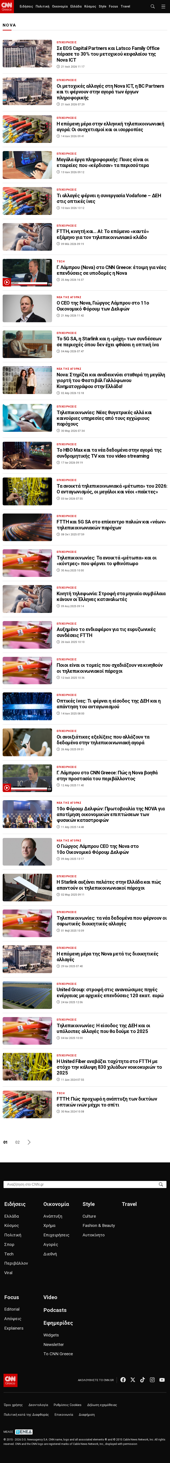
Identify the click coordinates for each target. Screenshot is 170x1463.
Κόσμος (90, 6)
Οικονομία (60, 6)
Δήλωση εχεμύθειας (102, 1405)
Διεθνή (50, 1253)
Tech (9, 1253)
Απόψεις (12, 1318)
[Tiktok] (142, 1379)
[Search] (161, 1184)
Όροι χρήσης (13, 1405)
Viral (8, 1272)
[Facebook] (123, 1379)
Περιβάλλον (16, 1263)
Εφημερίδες (58, 1323)
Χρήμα (49, 1225)
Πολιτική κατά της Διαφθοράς (26, 1415)
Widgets (51, 1335)
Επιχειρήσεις (56, 1234)
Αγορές (50, 1244)
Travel (125, 6)
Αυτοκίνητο (94, 1234)
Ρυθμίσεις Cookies (67, 1405)
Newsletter (53, 1344)
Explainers (13, 1328)
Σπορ (9, 1244)
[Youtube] (162, 1379)
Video (50, 1297)
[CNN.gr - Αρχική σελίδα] (10, 1380)
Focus (113, 6)
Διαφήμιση (87, 1415)
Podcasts (55, 1310)
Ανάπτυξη (52, 1216)
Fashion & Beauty (99, 1225)
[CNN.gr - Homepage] (7, 6)
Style (102, 6)
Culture (89, 1216)
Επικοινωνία (64, 1415)
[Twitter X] (132, 1379)
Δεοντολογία (38, 1405)
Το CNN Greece (58, 1353)
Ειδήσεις (26, 6)
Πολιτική (42, 6)
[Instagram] (152, 1379)
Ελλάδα (76, 6)
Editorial (11, 1309)
